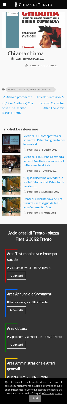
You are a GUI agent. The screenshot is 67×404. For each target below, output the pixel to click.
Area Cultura (17, 328)
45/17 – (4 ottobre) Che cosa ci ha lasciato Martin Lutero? (17, 105)
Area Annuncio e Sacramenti (29, 294)
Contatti (17, 275)
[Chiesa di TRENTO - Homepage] (33, 4)
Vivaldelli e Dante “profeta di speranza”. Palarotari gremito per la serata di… (44, 140)
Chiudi (35, 398)
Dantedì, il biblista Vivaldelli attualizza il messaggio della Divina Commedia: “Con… (43, 203)
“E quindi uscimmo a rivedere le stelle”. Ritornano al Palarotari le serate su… (43, 182)
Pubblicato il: (43, 65)
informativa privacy (52, 393)
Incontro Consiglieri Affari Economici (50, 102)
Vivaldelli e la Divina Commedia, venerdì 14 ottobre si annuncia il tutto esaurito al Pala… (43, 161)
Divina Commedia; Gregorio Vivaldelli (30, 89)
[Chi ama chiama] (33, 30)
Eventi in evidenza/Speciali (30, 59)
